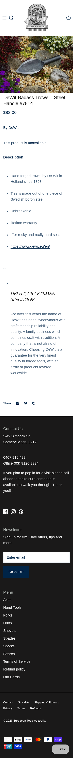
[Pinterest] (21, 511)
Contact (8, 702)
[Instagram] (13, 511)
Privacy (8, 708)
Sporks (9, 646)
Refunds (35, 708)
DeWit (13, 128)
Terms (21, 708)
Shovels (9, 631)
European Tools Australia (29, 720)
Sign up (16, 572)
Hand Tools (12, 607)
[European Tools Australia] (36, 18)
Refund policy (14, 669)
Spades (9, 638)
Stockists (23, 702)
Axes (7, 600)
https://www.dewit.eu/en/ (30, 246)
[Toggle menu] (4, 17)
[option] (36, 64)
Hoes (7, 623)
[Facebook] (5, 511)
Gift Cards (11, 677)
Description (13, 157)
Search (9, 654)
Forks (7, 615)
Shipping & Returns (46, 702)
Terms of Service (16, 661)
